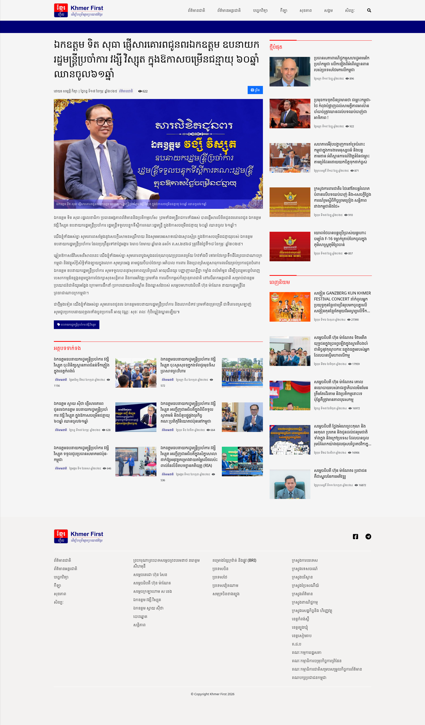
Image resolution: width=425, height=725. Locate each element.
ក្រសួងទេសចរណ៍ (305, 568)
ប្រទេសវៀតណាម (225, 585)
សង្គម (328, 10)
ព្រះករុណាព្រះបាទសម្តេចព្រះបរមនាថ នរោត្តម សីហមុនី (166, 563)
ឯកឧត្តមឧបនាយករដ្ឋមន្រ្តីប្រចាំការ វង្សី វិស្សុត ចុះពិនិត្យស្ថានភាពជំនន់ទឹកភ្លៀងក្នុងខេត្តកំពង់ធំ (81, 365)
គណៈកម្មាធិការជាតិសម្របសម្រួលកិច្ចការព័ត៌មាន (327, 669)
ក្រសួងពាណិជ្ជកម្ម (305, 602)
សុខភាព (306, 10)
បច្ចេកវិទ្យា (260, 10)
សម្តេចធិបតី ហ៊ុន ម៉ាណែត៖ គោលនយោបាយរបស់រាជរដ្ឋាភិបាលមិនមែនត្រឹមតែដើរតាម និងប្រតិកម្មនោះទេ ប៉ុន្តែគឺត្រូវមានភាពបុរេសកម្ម (341, 390)
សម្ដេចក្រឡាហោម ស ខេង (152, 591)
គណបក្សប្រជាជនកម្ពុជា (309, 677)
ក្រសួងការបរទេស (305, 560)
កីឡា (283, 10)
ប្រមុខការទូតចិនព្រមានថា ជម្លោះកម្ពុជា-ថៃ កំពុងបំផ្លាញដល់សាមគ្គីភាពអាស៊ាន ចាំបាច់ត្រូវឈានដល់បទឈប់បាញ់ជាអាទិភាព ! (342, 108)
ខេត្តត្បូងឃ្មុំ (300, 627)
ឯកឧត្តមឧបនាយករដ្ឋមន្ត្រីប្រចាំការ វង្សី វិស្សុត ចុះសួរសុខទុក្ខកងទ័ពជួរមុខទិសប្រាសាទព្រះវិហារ (188, 365)
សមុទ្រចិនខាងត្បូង (226, 593)
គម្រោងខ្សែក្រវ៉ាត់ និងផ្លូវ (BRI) (234, 560)
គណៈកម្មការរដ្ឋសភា (306, 652)
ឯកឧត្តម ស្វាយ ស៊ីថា (148, 608)
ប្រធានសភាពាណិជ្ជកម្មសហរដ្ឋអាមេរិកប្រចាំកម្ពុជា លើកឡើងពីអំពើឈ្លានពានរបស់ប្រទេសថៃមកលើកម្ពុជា (341, 63)
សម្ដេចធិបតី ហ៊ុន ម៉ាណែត (152, 583)
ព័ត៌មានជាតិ (196, 10)
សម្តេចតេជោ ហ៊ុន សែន (150, 574)
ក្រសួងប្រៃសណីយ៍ (305, 585)
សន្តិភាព (139, 624)
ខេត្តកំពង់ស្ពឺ (300, 619)
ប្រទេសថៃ (219, 577)
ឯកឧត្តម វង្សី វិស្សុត (147, 599)
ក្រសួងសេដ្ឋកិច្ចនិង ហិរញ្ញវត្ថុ (312, 610)
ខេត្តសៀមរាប (302, 635)
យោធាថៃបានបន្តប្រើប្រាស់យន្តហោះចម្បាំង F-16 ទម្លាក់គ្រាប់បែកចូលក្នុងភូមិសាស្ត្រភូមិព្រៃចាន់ (340, 238)
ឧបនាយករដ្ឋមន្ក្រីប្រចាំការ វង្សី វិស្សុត (78, 324)
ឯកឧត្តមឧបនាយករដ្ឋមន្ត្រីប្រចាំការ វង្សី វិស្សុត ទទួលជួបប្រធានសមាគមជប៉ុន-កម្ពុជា (81, 453)
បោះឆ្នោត (140, 616)
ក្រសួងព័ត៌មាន (302, 593)
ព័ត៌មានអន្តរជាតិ (229, 10)
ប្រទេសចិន (220, 568)
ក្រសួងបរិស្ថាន (302, 577)
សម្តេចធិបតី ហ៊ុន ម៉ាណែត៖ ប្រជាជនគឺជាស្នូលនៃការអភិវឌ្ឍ (340, 473)
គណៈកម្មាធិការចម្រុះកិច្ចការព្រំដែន (317, 660)
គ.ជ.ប (296, 644)
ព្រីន (257, 90)
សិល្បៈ (350, 10)
